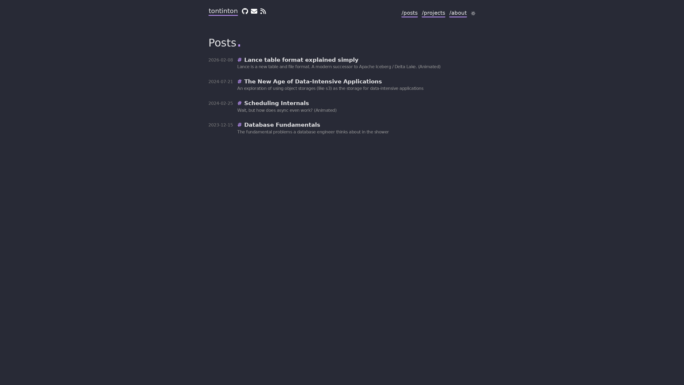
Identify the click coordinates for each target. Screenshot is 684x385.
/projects (433, 13)
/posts (410, 13)
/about (458, 13)
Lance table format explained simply (301, 60)
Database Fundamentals (282, 125)
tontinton (223, 11)
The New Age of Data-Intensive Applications (313, 81)
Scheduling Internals (276, 103)
